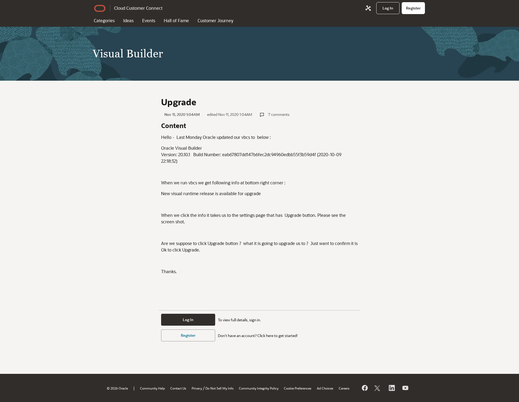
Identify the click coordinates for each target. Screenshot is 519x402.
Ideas (128, 20)
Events (148, 20)
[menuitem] (388, 8)
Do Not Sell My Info (219, 388)
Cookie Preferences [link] (297, 388)
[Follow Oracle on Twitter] (377, 388)
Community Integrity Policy (258, 388)
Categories (104, 20)
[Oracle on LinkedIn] (391, 388)
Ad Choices (325, 388)
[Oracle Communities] (368, 8)
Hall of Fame (176, 20)
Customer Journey (215, 20)
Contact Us (178, 388)
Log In (188, 319)
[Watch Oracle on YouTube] (404, 388)
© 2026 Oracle (117, 388)
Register (188, 335)
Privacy (197, 388)
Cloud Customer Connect (138, 8)
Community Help (152, 388)
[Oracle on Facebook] (364, 388)
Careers (344, 388)
